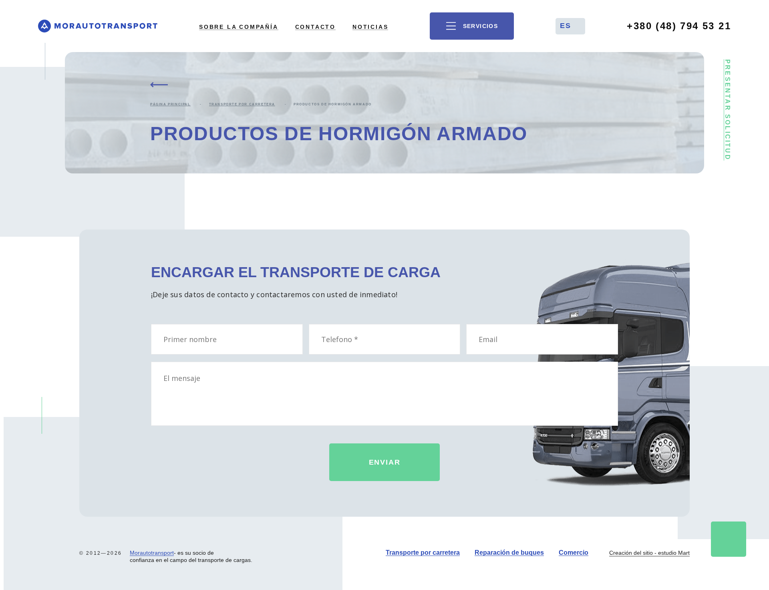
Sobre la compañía (238, 27)
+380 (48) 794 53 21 (679, 25)
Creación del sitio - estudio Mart (649, 553)
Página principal (170, 104)
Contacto (315, 27)
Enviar (385, 462)
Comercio (573, 552)
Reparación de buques (509, 552)
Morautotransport (152, 553)
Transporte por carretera (242, 104)
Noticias (370, 27)
